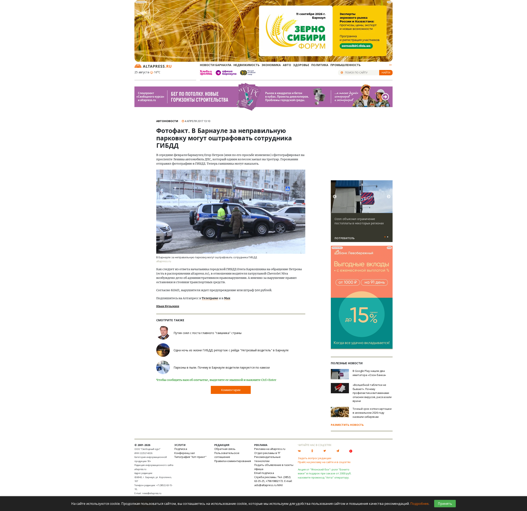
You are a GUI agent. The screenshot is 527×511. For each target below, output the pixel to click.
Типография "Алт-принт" (190, 457)
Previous (335, 197)
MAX (280, 485)
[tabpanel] (362, 213)
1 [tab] (385, 237)
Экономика (271, 65)
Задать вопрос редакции (314, 458)
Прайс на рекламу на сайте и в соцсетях (324, 462)
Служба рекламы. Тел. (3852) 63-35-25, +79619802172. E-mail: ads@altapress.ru (273, 481)
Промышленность (345, 65)
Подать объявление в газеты (273, 465)
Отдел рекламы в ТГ (267, 453)
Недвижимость (246, 65)
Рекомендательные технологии (267, 459)
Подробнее (419, 503)
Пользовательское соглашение (226, 455)
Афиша (258, 469)
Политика (319, 65)
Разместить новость (347, 425)
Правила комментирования (232, 461)
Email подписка (264, 473)
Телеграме (210, 298)
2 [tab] (388, 237)
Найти (386, 72)
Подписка (180, 449)
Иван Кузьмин (167, 306)
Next (389, 197)
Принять (445, 503)
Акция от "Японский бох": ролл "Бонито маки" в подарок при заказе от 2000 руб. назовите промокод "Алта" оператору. (324, 473)
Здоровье (301, 65)
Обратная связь (225, 449)
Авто (287, 65)
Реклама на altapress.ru (269, 449)
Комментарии (230, 390)
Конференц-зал (184, 453)
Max (227, 298)
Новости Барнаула (215, 65)
